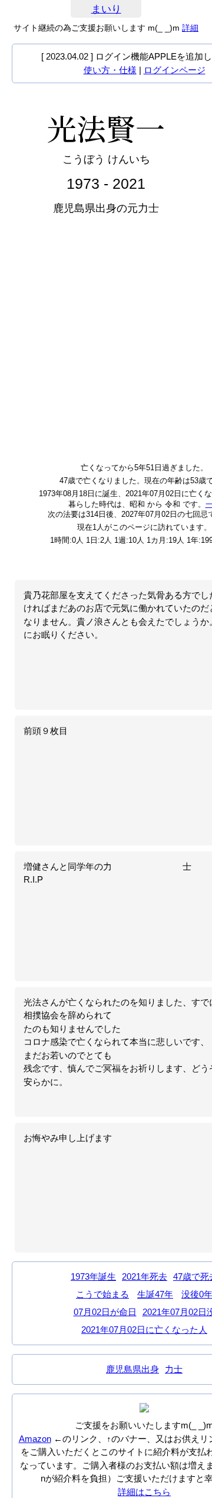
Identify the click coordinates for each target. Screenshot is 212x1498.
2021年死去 (144, 1276)
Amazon (35, 1439)
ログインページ (175, 70)
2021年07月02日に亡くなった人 (144, 1330)
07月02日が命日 (105, 1312)
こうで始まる (102, 1294)
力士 (174, 1369)
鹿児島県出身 (132, 1369)
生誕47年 (155, 1294)
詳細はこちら (144, 1492)
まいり (106, 9)
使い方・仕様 (110, 70)
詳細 (190, 27)
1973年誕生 (93, 1276)
